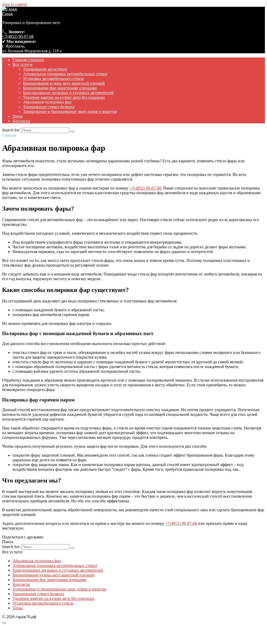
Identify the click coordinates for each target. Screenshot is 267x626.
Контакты (21, 121)
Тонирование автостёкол (45, 69)
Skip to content (14, 4)
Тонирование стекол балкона (48, 107)
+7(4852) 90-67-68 (18, 36)
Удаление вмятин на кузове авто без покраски (64, 97)
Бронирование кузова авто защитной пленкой (64, 83)
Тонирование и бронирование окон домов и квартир (70, 111)
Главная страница (28, 60)
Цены (18, 116)
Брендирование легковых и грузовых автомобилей (68, 92)
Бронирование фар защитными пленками (60, 88)
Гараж (7, 14)
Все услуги (22, 64)
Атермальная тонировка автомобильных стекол (65, 74)
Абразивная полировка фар (37, 561)
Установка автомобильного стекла (53, 78)
